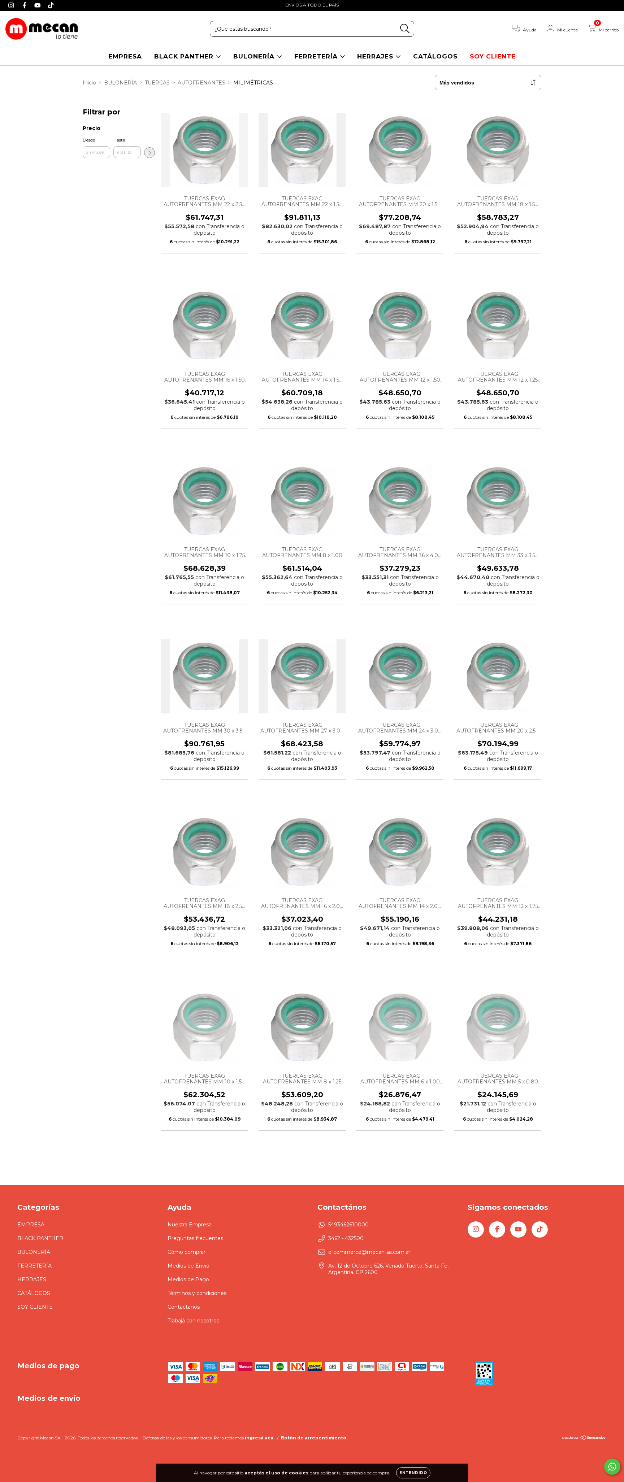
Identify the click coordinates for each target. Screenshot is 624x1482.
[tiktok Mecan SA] (51, 5)
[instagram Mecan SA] (12, 5)
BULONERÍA (255, 56)
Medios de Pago (188, 1279)
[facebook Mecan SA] (25, 5)
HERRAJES (376, 56)
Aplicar (149, 152)
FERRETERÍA (317, 56)
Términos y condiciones (197, 1293)
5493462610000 (348, 1224)
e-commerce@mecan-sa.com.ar (369, 1252)
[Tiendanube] (584, 1438)
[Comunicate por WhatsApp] (612, 1467)
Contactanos (184, 1307)
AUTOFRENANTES (201, 82)
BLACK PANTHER (185, 56)
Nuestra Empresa (190, 1224)
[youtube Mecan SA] (38, 5)
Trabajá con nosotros (193, 1320)
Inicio (89, 82)
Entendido (413, 1472)
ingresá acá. (259, 1437)
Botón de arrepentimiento (313, 1437)
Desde (89, 140)
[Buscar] (404, 28)
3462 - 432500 (346, 1238)
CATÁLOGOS (435, 56)
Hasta (119, 140)
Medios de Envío (188, 1265)
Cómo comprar (186, 1252)
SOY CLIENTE (493, 56)
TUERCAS (157, 82)
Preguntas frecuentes (195, 1238)
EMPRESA (125, 56)
